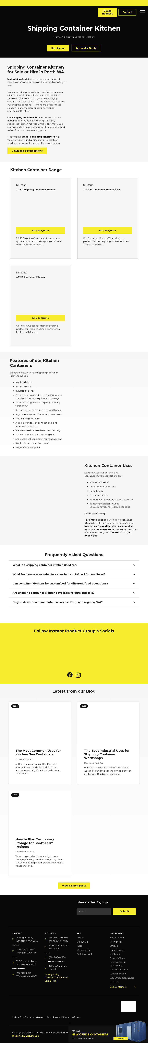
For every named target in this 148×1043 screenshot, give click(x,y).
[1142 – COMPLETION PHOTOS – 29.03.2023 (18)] (54, 500)
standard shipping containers (37, 136)
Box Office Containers (122, 977)
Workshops (116, 941)
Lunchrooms (117, 950)
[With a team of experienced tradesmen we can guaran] (57, 652)
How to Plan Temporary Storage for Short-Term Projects (34, 843)
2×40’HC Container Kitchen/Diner (102, 189)
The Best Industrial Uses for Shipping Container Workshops (107, 754)
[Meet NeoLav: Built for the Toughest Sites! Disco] (24, 652)
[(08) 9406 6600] (47, 957)
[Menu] (142, 12)
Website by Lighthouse (25, 1035)
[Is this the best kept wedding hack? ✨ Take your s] (90, 652)
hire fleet (59, 127)
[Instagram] (78, 675)
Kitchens (115, 954)
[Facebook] (70, 675)
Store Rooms (117, 937)
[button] (123, 987)
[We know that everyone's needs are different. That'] (123, 652)
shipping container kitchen (27, 117)
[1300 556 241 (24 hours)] (47, 967)
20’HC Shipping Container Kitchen (36, 189)
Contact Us (83, 950)
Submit (124, 911)
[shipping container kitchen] (128, 403)
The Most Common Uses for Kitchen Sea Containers (38, 752)
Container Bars (118, 973)
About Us (82, 941)
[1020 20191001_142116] (20, 500)
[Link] (63, 1010)
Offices (114, 945)
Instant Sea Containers (20, 79)
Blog (80, 945)
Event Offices (117, 958)
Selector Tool (84, 954)
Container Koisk (105, 529)
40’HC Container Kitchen (30, 277)
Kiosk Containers (119, 969)
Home (80, 937)
